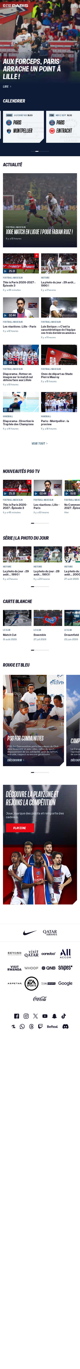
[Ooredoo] (48, 954)
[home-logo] (15, 5)
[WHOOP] (32, 968)
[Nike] (30, 932)
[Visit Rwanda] (15, 968)
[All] (65, 954)
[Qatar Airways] (50, 932)
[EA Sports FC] (32, 984)
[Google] (65, 984)
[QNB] (48, 968)
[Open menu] (75, 5)
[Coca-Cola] (40, 999)
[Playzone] (20, 827)
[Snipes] (65, 968)
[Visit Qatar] (32, 954)
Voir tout (38, 443)
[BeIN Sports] (48, 984)
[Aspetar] (15, 984)
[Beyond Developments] (15, 954)
